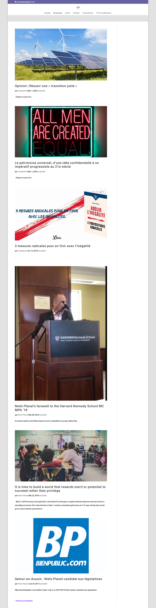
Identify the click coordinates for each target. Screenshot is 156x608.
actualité (41, 91)
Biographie (57, 13)
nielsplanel (22, 91)
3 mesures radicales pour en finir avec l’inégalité (52, 246)
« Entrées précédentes (24, 601)
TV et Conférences (103, 13)
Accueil (47, 13)
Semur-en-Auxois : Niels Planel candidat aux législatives (58, 579)
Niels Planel (22, 415)
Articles (76, 13)
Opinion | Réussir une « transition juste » (46, 86)
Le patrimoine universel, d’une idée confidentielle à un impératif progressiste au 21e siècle (57, 164)
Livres (67, 13)
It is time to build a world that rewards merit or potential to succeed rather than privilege (60, 489)
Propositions (88, 13)
